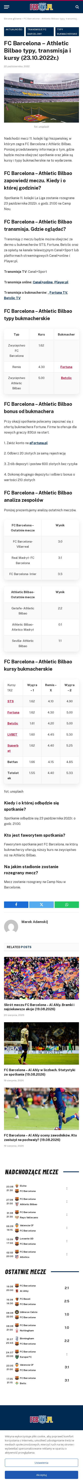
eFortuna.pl (38, 443)
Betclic (66, 378)
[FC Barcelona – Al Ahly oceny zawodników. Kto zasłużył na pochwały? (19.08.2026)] (41, 1109)
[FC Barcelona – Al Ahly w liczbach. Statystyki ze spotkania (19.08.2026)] (41, 1043)
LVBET (12, 734)
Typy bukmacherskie (67, 31)
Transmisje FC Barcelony (36, 31)
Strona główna (12, 18)
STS (10, 701)
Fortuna (66, 367)
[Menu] (6, 7)
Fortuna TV (58, 293)
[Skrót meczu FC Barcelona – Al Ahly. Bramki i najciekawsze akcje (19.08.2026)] (41, 978)
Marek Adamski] (35, 922)
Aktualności (14, 29)
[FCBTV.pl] (41, 7)
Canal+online (43, 282)
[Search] (77, 7)
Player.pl (61, 282)
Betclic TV (12, 298)
